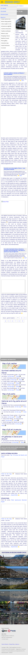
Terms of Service (5, 644)
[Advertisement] (14, 123)
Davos (21, 6)
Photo (18, 376)
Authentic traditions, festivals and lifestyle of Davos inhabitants (14, 73)
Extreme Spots (4, 14)
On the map (11, 376)
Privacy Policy (12, 644)
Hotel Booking (4, 5)
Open (22, 80)
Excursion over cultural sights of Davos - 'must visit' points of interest (14, 168)
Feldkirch (3, 605)
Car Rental (3, 8)
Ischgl (2, 592)
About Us (3, 17)
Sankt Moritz (4, 570)
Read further (14, 495)
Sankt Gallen (4, 615)
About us (17, 644)
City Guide (3, 11)
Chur (2, 558)
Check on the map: (6, 474)
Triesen (3, 580)
